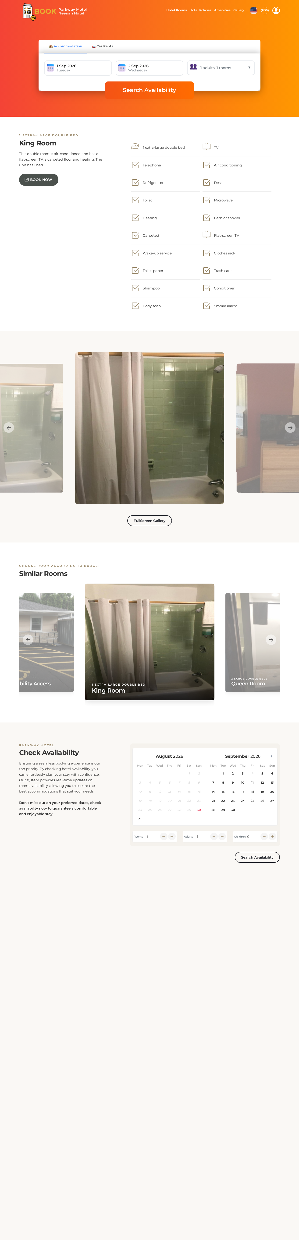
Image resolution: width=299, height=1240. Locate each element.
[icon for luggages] (253, 10)
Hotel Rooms (175, 10)
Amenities (222, 10)
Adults (188, 836)
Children (240, 836)
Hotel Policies (200, 10)
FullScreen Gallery (150, 520)
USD (265, 10)
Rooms (138, 836)
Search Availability (149, 90)
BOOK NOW (41, 179)
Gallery (238, 10)
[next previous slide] (9, 427)
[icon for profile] (276, 10)
